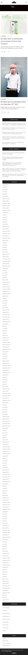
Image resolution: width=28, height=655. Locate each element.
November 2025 (6, 205)
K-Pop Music (5, 625)
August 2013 (5, 539)
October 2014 (5, 507)
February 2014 (5, 525)
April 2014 (4, 521)
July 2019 (4, 377)
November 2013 (6, 532)
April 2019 (4, 384)
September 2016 (6, 453)
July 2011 (4, 595)
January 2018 (5, 419)
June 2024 (4, 245)
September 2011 (6, 592)
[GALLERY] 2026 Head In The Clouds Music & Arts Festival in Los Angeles (13, 143)
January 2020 (5, 363)
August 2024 (5, 240)
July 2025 (4, 215)
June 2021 (4, 328)
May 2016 (4, 463)
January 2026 (5, 201)
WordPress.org (5, 645)
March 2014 (5, 523)
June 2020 (4, 356)
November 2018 (6, 395)
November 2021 (6, 317)
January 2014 (5, 528)
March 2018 (5, 414)
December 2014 (6, 502)
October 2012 (5, 562)
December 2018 (6, 393)
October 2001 (5, 599)
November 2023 (6, 261)
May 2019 (4, 381)
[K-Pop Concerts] (14, 2)
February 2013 (5, 553)
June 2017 (4, 433)
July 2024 (4, 242)
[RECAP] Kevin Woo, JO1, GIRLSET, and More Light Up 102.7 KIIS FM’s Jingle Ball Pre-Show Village (14, 175)
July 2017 (4, 430)
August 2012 (5, 567)
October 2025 (5, 208)
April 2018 (4, 412)
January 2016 (5, 472)
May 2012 (4, 574)
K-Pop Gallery (5, 622)
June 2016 (4, 460)
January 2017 (5, 444)
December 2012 (6, 558)
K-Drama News (6, 616)
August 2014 (5, 511)
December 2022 (6, 286)
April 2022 (4, 305)
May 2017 (4, 435)
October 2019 (5, 370)
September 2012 (6, 565)
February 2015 (5, 497)
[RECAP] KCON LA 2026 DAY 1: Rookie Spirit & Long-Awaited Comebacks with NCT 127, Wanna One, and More (13, 138)
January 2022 (5, 312)
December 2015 (6, 474)
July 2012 (4, 569)
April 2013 (4, 548)
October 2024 (5, 235)
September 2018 (6, 400)
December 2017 (6, 421)
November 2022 (6, 289)
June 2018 (4, 407)
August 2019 (5, 375)
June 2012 (4, 572)
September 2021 (6, 321)
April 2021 (4, 333)
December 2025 (6, 203)
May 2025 (4, 219)
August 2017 (5, 428)
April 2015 (4, 493)
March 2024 (5, 252)
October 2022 (5, 291)
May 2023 (4, 275)
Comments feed (6, 643)
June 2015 (4, 488)
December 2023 (6, 259)
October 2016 (5, 451)
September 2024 (6, 238)
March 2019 (5, 386)
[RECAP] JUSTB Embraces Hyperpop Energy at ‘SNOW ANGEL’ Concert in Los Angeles (12, 158)
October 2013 (5, 535)
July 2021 (4, 326)
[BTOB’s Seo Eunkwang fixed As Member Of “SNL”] (14, 77)
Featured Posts (6, 613)
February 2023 (5, 282)
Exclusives (4, 610)
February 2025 (5, 226)
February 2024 (5, 254)
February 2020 (5, 361)
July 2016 (4, 458)
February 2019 (5, 388)
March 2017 (5, 439)
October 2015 (5, 479)
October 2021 (5, 319)
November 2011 (6, 588)
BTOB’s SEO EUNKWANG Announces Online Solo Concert (12, 41)
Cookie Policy (8, 651)
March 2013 (5, 551)
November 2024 (6, 233)
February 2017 (5, 442)
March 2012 (5, 579)
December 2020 (6, 342)
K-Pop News (3, 36)
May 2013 (4, 546)
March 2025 (5, 224)
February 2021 (5, 337)
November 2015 (6, 477)
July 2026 (4, 187)
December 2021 (6, 314)
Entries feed (5, 640)
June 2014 (4, 516)
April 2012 (4, 576)
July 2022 (4, 298)
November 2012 (6, 560)
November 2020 (6, 344)
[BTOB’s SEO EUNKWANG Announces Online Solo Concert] (14, 24)
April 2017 (4, 437)
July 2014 (4, 514)
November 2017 (6, 423)
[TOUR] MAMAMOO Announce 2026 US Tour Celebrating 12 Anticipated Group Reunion (12, 164)
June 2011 (4, 597)
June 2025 (4, 217)
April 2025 (4, 222)
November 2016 (6, 449)
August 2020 (5, 351)
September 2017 (6, 426)
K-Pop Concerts (6, 619)
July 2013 (4, 541)
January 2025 (5, 228)
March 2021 (5, 335)
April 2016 (4, 465)
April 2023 (4, 277)
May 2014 (4, 518)
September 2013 (6, 537)
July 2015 (4, 486)
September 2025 (6, 210)
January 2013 (5, 555)
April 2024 (4, 249)
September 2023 (6, 266)
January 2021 (5, 340)
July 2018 (4, 405)
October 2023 (5, 263)
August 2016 (5, 456)
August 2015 (5, 484)
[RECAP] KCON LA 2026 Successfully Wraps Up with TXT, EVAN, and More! (13, 128)
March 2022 (5, 307)
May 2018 (4, 409)
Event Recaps (5, 607)
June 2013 (4, 544)
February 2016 (5, 470)
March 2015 (5, 495)
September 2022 (6, 293)
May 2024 (4, 247)
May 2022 (4, 303)
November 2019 (6, 368)
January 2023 (5, 284)
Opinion (4, 630)
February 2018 (5, 416)
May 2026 (4, 191)
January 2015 (5, 500)
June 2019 (4, 379)
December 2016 (6, 446)
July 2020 (4, 354)
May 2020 (4, 358)
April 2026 (4, 194)
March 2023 (5, 279)
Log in (3, 638)
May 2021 (4, 330)
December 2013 (6, 530)
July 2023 (4, 270)
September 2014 (6, 509)
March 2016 (5, 467)
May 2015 (4, 490)
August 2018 (5, 402)
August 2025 (5, 212)
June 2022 (4, 300)
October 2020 (5, 347)
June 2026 (4, 189)
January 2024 (5, 256)
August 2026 (5, 184)
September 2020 (6, 349)
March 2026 (5, 196)
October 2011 (5, 590)
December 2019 (6, 365)
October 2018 (5, 398)
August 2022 (5, 296)
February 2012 (5, 581)
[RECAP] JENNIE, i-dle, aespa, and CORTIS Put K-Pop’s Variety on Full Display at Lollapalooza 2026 (14, 124)
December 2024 (6, 231)
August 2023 (5, 268)
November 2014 (6, 504)
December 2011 (6, 586)
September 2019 (6, 372)
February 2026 (5, 198)
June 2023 (4, 273)
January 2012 (5, 583)
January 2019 (5, 391)
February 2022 (5, 310)
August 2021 (5, 324)
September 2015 (6, 481)
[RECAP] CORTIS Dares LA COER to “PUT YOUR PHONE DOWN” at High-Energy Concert (14, 133)
